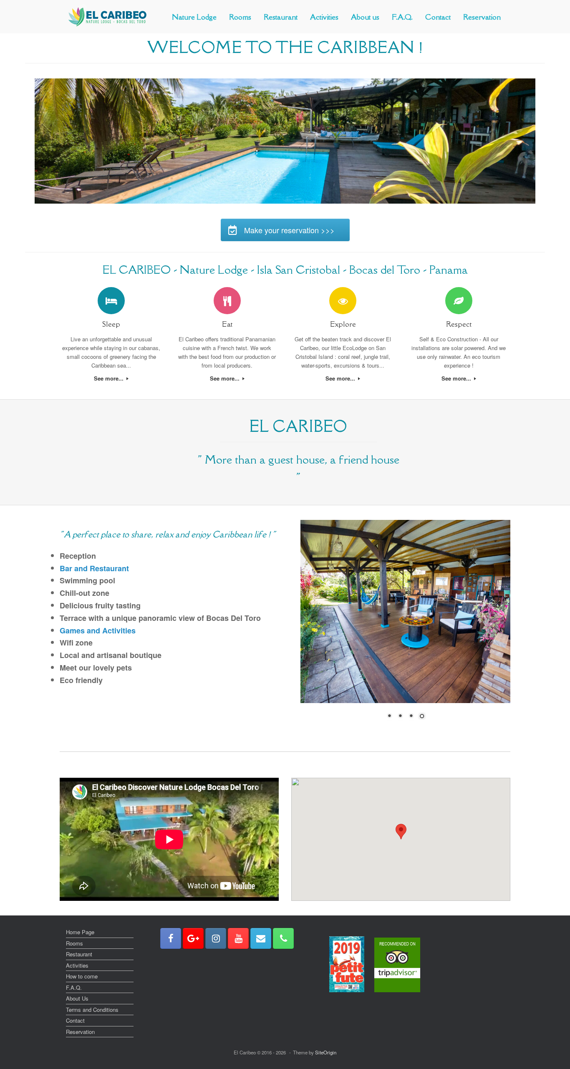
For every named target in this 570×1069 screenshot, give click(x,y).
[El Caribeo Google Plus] (193, 938)
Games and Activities (98, 630)
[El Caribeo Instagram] (215, 938)
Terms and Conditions (92, 1010)
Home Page (80, 932)
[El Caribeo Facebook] (170, 938)
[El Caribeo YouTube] (238, 938)
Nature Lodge (194, 17)
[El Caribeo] (108, 16)
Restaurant (281, 17)
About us (365, 17)
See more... (109, 378)
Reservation (482, 17)
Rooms (240, 17)
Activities (324, 17)
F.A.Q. (402, 17)
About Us (77, 998)
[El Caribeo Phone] (283, 938)
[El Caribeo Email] (260, 938)
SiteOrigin (325, 1052)
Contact (438, 17)
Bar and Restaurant (94, 568)
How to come (82, 976)
